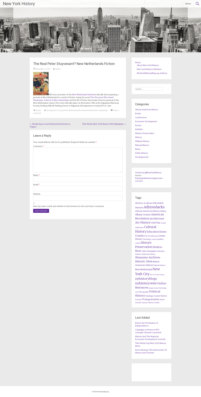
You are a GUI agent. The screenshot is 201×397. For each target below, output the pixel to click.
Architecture (157, 218)
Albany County (143, 214)
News (137, 149)
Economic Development (146, 121)
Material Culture (148, 254)
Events (138, 125)
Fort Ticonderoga (150, 236)
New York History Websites (149, 69)
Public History (141, 153)
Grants (154, 239)
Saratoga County (153, 296)
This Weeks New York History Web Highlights (104, 124)
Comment (38, 146)
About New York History (148, 65)
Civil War (155, 222)
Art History (143, 222)
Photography (144, 292)
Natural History (142, 145)
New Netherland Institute (83, 94)
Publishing (103, 110)
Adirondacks (154, 207)
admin (57, 69)
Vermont (144, 303)
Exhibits (139, 129)
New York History (19, 3)
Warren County (153, 303)
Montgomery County (55, 110)
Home (188, 3)
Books (38, 110)
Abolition (139, 203)
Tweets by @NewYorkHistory (148, 172)
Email (36, 184)
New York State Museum (157, 274)
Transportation (150, 299)
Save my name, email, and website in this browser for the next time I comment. (68, 206)
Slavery (164, 296)
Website (36, 194)
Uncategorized (141, 157)
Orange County (153, 288)
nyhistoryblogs (146, 278)
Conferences (141, 117)
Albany (163, 211)
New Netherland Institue (88, 110)
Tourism (138, 300)
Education (153, 231)
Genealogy (147, 239)
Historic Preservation (144, 133)
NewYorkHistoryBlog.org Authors (152, 73)
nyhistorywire (146, 283)
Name (36, 175)
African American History (146, 109)
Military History (142, 141)
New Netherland (71, 110)
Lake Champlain (149, 251)
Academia (148, 203)
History (138, 137)
